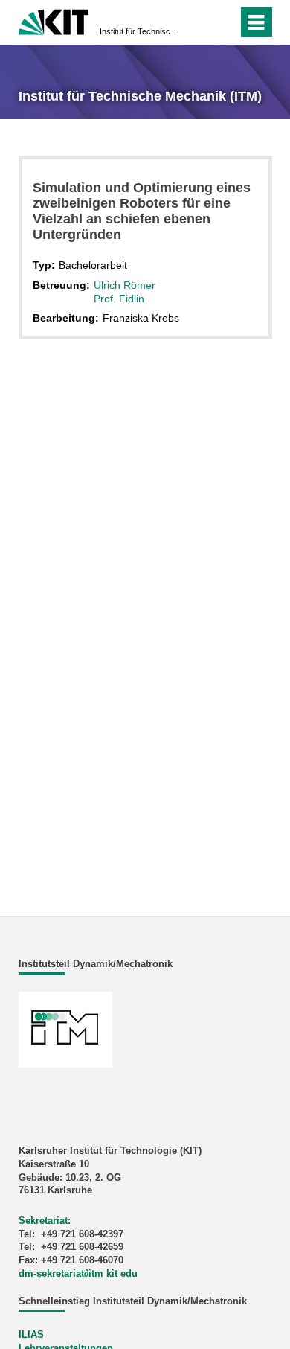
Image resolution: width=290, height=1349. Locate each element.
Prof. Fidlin (119, 298)
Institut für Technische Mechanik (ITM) (140, 31)
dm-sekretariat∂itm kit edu (78, 1274)
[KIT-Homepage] (54, 20)
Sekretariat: (45, 1221)
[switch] (199, 22)
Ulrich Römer (124, 285)
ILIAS (31, 1335)
